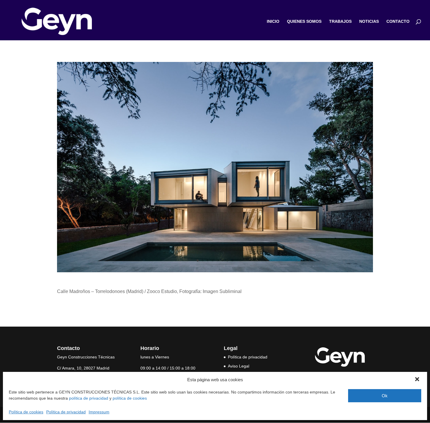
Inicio (273, 21)
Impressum (99, 412)
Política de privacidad (66, 412)
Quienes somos (304, 21)
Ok (385, 395)
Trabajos (340, 21)
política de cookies (130, 398)
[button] (417, 379)
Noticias (369, 21)
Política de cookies (26, 412)
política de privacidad (88, 398)
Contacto (398, 21)
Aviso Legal (238, 366)
